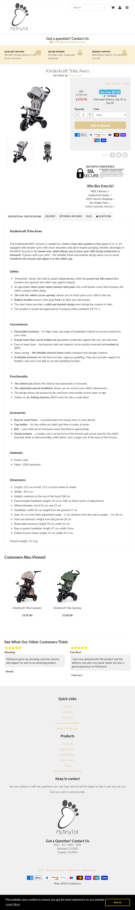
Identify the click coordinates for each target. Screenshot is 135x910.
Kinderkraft (75, 75)
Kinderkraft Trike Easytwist (27, 607)
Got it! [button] (117, 902)
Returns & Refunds (71, 216)
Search (67, 706)
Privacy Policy (73, 870)
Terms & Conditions (55, 870)
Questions (104, 216)
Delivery (50, 216)
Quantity (79, 109)
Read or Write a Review (118, 83)
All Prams (67, 743)
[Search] (104, 7)
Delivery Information (67, 722)
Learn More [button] (13, 904)
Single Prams (67, 749)
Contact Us (67, 712)
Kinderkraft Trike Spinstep (67, 607)
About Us (67, 717)
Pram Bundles (67, 754)
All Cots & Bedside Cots (67, 771)
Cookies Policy (89, 870)
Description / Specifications (24, 216)
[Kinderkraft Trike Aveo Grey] (34, 108)
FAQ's (89, 216)
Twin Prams (67, 760)
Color (96, 109)
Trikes (67, 765)
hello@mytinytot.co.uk (69, 42)
